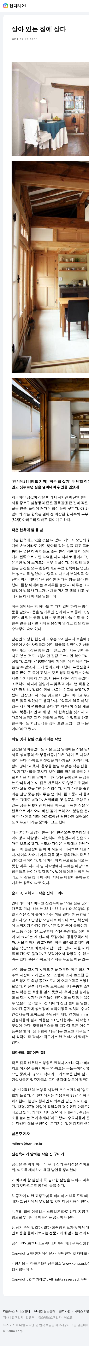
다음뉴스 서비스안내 (16, 1311)
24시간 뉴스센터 (44, 1311)
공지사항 (65, 1311)
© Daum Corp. (13, 1331)
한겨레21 (17, 6)
